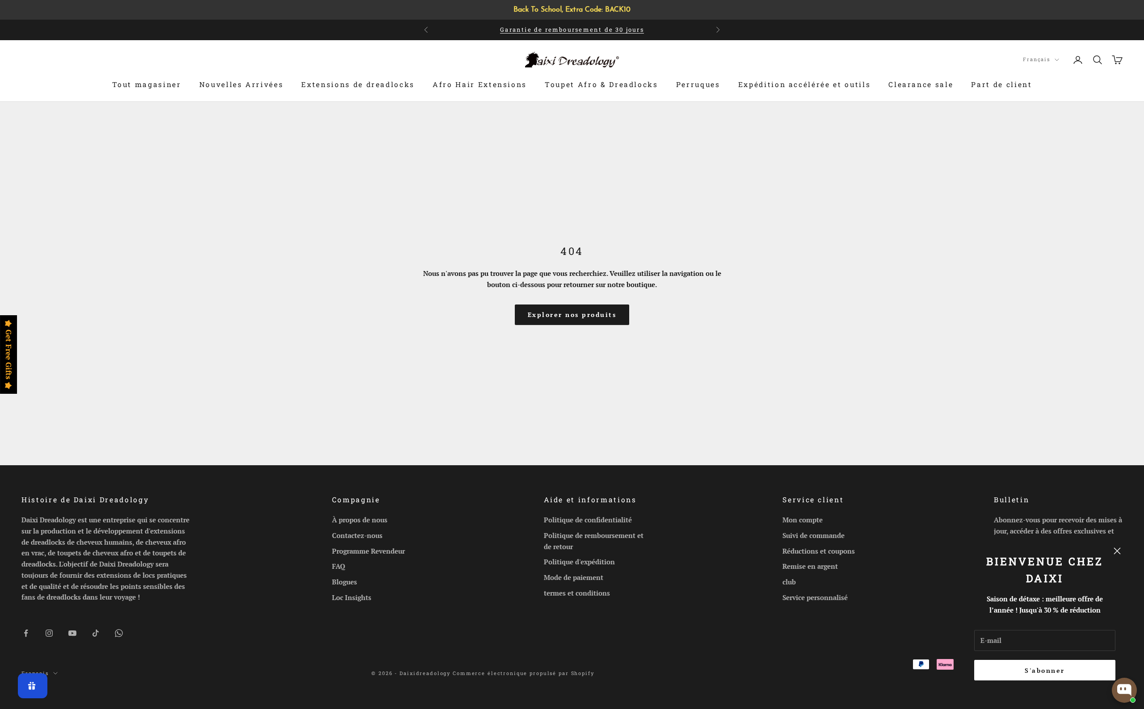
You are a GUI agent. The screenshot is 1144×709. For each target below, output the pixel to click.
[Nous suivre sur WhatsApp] (118, 633)
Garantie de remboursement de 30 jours (572, 29)
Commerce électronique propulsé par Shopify (523, 673)
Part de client (1001, 84)
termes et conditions (577, 592)
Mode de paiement (573, 577)
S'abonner (1045, 670)
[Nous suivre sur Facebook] (25, 633)
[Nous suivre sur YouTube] (72, 633)
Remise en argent (810, 566)
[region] (572, 10)
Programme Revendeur (368, 550)
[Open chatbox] (1124, 690)
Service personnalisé (815, 597)
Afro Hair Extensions (480, 84)
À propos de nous (359, 519)
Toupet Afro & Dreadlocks (601, 84)
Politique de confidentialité (588, 519)
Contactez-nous (357, 535)
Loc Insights (351, 597)
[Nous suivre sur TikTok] (95, 633)
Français (1036, 59)
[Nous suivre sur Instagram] (49, 633)
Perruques (698, 84)
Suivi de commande (813, 535)
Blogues (344, 581)
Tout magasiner (146, 84)
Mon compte (802, 519)
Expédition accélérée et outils (804, 84)
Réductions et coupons (818, 550)
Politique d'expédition (579, 561)
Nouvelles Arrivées (241, 84)
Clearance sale (920, 84)
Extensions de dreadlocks (358, 84)
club (789, 581)
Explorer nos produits (572, 314)
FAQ (338, 566)
